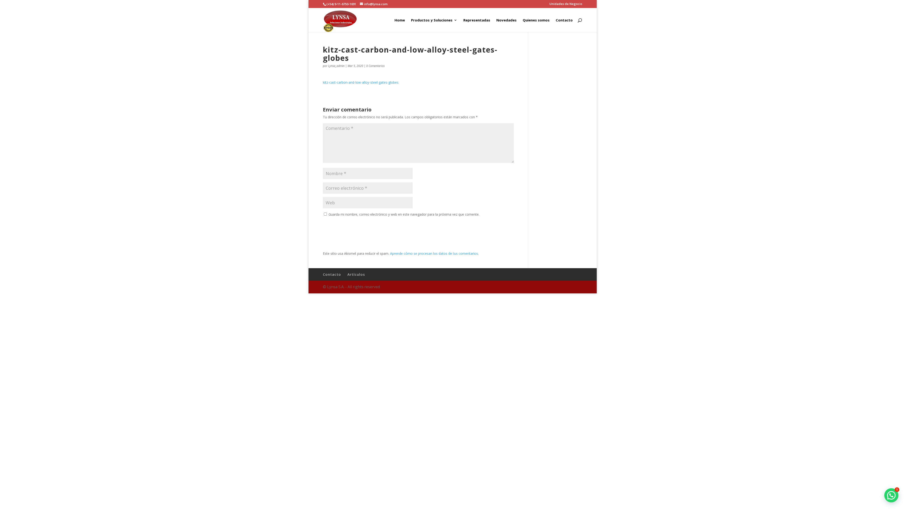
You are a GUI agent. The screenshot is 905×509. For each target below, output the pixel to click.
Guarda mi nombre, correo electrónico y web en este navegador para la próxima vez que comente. (404, 214)
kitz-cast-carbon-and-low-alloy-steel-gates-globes (361, 82)
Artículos (356, 274)
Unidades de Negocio (565, 4)
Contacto (564, 20)
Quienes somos (536, 20)
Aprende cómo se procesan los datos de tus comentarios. (434, 253)
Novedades (506, 20)
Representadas (476, 20)
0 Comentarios (375, 66)
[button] (891, 495)
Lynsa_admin (336, 66)
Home (400, 20)
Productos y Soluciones (431, 20)
